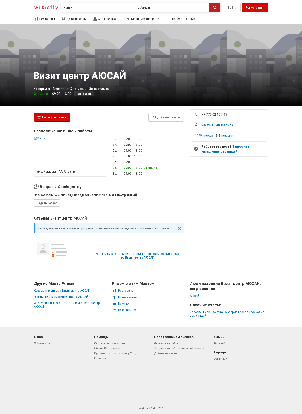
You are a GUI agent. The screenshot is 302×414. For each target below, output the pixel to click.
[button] (179, 228)
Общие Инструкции (107, 348)
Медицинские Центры (146, 19)
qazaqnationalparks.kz (217, 124)
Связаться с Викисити (109, 343)
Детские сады (76, 19)
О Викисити (42, 343)
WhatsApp (206, 135)
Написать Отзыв (183, 19)
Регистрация (255, 7)
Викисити (46, 7)
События (100, 358)
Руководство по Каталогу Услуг (116, 353)
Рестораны (47, 19)
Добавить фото (168, 117)
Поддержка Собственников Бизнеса (179, 348)
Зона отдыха (99, 88)
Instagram (228, 135)
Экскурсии (78, 88)
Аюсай (194, 295)
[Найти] (214, 7)
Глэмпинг (60, 88)
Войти (232, 7)
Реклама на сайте (166, 343)
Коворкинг (41, 88)
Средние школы (108, 19)
